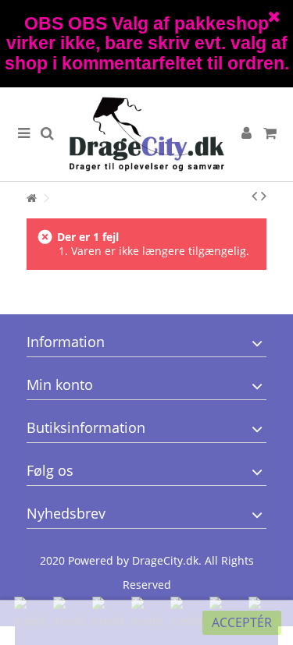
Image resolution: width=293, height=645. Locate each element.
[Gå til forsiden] (31, 198)
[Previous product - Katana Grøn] (254, 195)
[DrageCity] (146, 134)
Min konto (60, 384)
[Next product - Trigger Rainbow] (263, 195)
